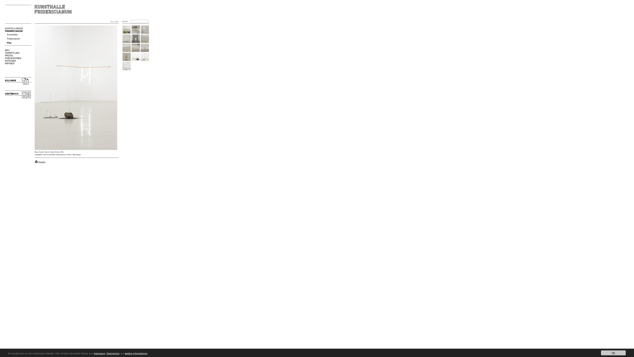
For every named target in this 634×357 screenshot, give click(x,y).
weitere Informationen (136, 353)
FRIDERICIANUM (14, 31)
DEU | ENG (114, 22)
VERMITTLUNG (12, 53)
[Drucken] (36, 162)
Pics (9, 43)
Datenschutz (113, 353)
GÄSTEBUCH (11, 94)
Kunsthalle (12, 34)
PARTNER (9, 63)
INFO (7, 50)
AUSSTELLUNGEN (14, 28)
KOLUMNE (10, 80)
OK (613, 352)
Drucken (41, 162)
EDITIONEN (10, 61)
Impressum (99, 353)
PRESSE (9, 55)
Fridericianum (13, 39)
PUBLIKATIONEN (13, 58)
